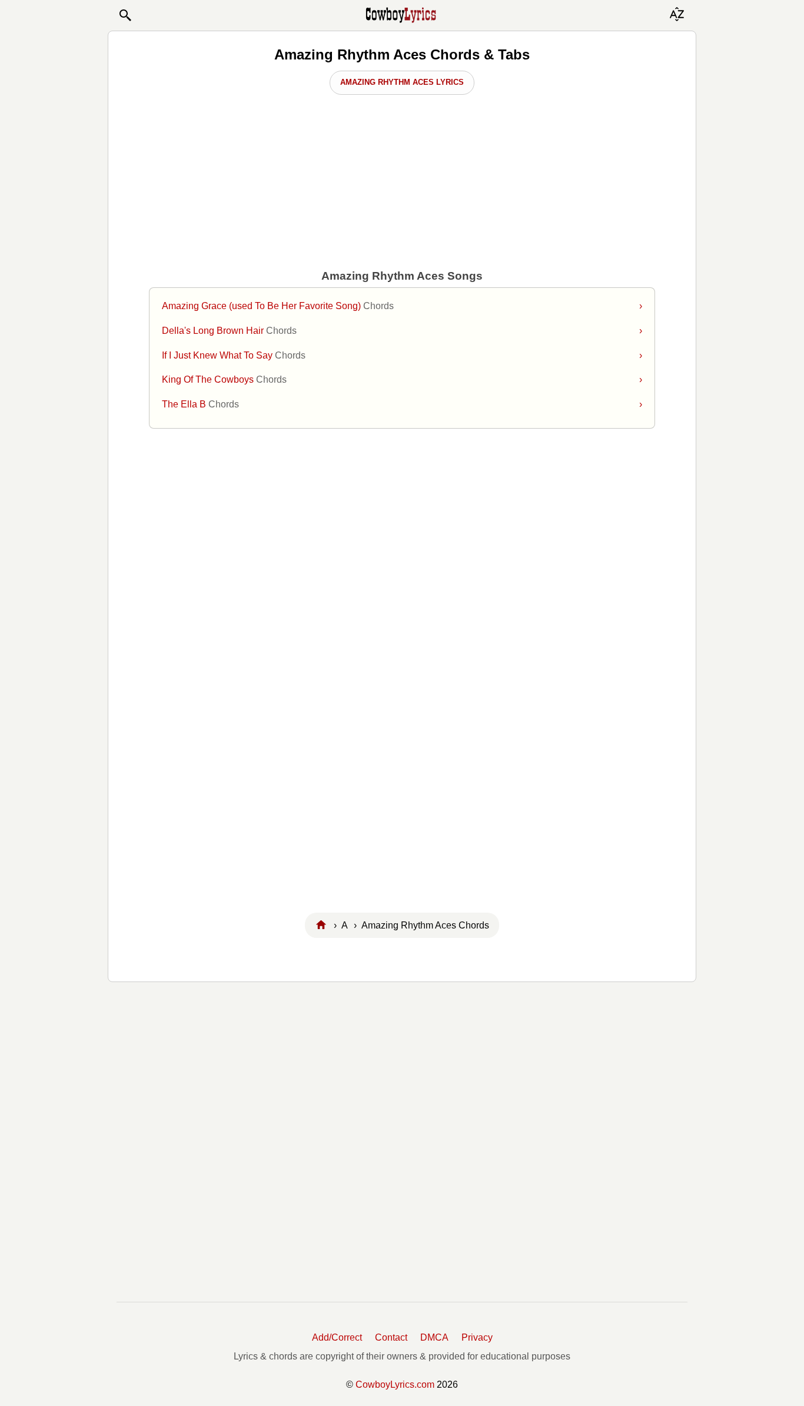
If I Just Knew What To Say (402, 355)
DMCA (434, 1337)
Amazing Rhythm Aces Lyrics (402, 82)
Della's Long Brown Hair (402, 331)
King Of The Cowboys (402, 379)
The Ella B (402, 404)
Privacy (477, 1337)
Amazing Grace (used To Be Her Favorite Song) (402, 306)
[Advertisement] (402, 531)
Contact (391, 1337)
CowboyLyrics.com (395, 1385)
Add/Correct (337, 1337)
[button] (125, 15)
